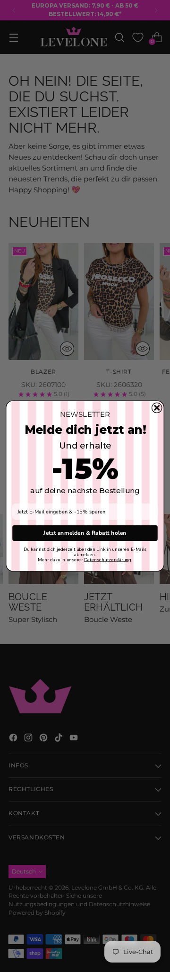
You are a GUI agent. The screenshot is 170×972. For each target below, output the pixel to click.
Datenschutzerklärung (107, 559)
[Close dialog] (157, 408)
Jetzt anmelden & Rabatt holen (84, 533)
